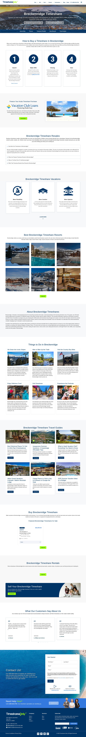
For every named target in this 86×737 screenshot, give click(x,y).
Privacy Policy (71, 677)
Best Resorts (53, 31)
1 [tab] (38, 642)
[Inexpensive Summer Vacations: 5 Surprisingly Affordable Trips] (43, 436)
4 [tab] (44, 642)
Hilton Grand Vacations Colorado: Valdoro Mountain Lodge (16, 480)
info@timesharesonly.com (17, 727)
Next (78, 629)
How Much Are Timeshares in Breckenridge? (18, 146)
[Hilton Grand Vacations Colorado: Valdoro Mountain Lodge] (18, 468)
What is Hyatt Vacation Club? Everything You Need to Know (68, 447)
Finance (31, 31)
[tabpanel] (30, 535)
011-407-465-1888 (18, 725)
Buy (35, 2)
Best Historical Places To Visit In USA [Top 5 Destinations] (17, 447)
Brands (50, 2)
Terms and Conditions (62, 677)
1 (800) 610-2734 (75, 2)
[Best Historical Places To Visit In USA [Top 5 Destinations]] (18, 436)
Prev (8, 629)
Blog (64, 2)
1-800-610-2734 (13, 723)
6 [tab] (47, 642)
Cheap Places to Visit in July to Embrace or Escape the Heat (42, 480)
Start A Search (14, 83)
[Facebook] (38, 734)
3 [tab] (42, 642)
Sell (40, 2)
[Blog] (48, 734)
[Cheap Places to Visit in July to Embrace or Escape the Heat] (43, 468)
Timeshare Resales (41, 31)
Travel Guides (63, 31)
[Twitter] (41, 734)
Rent (45, 2)
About (67, 2)
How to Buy (22, 31)
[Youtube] (44, 734)
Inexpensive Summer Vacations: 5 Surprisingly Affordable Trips (41, 448)
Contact (30, 720)
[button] (43, 146)
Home (30, 716)
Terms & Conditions (10, 733)
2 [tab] (40, 642)
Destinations (57, 2)
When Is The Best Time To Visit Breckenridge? (18, 160)
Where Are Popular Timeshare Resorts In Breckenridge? (20, 157)
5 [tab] (45, 642)
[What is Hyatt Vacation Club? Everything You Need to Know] (68, 436)
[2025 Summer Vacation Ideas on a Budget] (68, 468)
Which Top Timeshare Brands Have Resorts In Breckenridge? (22, 163)
